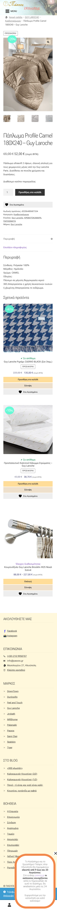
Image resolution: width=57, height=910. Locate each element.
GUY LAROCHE (32, 17)
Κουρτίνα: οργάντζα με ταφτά (22, 790)
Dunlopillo (12, 697)
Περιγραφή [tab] (9, 238)
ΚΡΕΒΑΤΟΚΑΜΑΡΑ (32, 218)
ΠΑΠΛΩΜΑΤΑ (9, 221)
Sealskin (11, 741)
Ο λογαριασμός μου (9, 905)
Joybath (11, 713)
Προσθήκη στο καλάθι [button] (28, 379)
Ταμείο (10, 834)
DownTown (13, 691)
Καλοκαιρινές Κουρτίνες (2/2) (22, 773)
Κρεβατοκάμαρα (13, 20)
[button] (48, 42)
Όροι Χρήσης (14, 862)
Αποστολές (12, 839)
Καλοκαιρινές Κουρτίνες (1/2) (22, 779)
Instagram (12, 635)
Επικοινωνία (13, 817)
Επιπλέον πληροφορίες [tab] (15, 247)
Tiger (9, 747)
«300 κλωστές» (15, 768)
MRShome (12, 719)
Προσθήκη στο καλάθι (30, 192)
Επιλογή (28, 581)
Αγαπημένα (12, 828)
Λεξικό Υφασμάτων (16, 856)
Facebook (12, 631)
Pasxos (10, 730)
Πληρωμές (12, 850)
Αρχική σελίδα (15, 17)
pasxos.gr (39, 875)
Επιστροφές (13, 845)
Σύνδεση (11, 822)
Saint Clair (12, 736)
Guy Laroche (17, 218)
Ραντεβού (12, 867)
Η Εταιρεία (12, 811)
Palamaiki (12, 725)
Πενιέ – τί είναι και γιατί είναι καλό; (25, 785)
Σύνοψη (28, 385)
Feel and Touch (15, 702)
